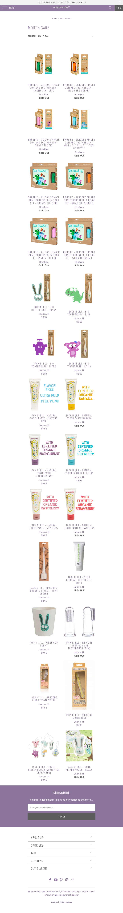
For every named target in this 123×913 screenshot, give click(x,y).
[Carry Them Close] (61, 8)
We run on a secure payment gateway (62, 895)
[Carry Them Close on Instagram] (67, 880)
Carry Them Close (43, 891)
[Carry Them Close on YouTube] (55, 880)
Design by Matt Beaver (61, 902)
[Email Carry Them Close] (72, 880)
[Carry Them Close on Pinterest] (61, 880)
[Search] (110, 8)
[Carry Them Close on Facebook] (50, 880)
